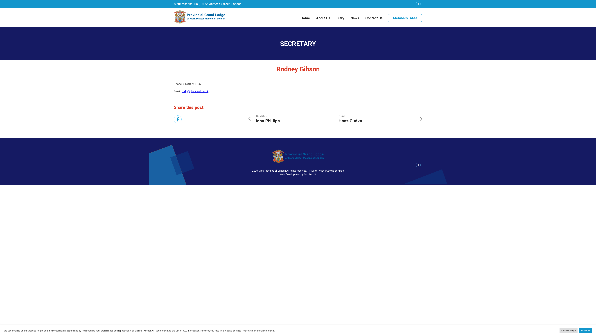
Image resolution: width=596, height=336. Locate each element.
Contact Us (374, 18)
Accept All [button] (585, 330)
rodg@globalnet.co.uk (195, 91)
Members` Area (405, 18)
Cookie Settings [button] (335, 170)
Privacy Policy (316, 170)
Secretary (298, 44)
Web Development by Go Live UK (298, 174)
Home (305, 18)
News (354, 18)
